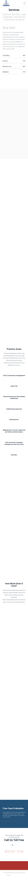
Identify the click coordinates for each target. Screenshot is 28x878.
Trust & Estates (12, 323)
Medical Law (11, 265)
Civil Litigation (12, 226)
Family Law (10, 284)
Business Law (11, 304)
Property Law (11, 246)
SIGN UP (14, 661)
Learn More (6, 238)
